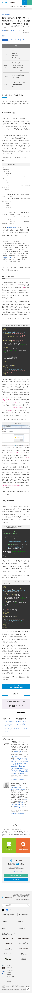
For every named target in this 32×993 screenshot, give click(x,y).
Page (6, 54)
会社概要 (9, 974)
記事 (22, 803)
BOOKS (20, 929)
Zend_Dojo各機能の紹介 (18, 75)
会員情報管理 (10, 970)
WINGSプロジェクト (17, 756)
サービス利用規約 (11, 976)
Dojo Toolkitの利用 (18, 67)
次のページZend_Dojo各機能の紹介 (16, 686)
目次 (16, 46)
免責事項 (9, 972)
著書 (19, 803)
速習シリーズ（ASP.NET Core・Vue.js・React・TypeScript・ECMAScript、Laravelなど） (19, 764)
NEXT (26, 694)
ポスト (21, 712)
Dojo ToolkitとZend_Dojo (18, 63)
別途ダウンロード (8, 257)
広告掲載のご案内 (23, 915)
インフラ (26, 6)
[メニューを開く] (2, 2)
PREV (5, 694)
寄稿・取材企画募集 (9, 915)
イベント (4, 929)
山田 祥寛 (4, 30)
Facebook (21, 808)
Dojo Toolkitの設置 (18, 65)
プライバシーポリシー (12, 979)
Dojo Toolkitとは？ (17, 58)
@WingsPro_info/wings (20, 806)
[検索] (3, 7)
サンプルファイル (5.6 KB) (18, 40)
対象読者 (14, 53)
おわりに (14, 86)
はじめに (14, 51)
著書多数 (22, 773)
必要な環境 (15, 55)
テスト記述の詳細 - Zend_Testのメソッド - (16, 721)
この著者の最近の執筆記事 (17, 779)
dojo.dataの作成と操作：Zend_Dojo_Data (19, 83)
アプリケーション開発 (16, 6)
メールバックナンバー (17, 871)
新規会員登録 (16, 875)
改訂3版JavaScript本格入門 (19, 768)
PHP (3, 35)
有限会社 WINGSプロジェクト (18, 789)
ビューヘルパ (16, 77)
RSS (12, 804)
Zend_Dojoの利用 (17, 70)
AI (7, 6)
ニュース (4, 921)
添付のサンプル (11, 227)
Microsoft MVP (18, 751)
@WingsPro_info (19, 804)
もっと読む (6, 731)
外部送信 (9, 981)
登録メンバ (22, 797)
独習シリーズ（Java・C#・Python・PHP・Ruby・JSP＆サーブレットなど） (20, 759)
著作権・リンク (10, 967)
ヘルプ (8, 965)
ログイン (17, 879)
